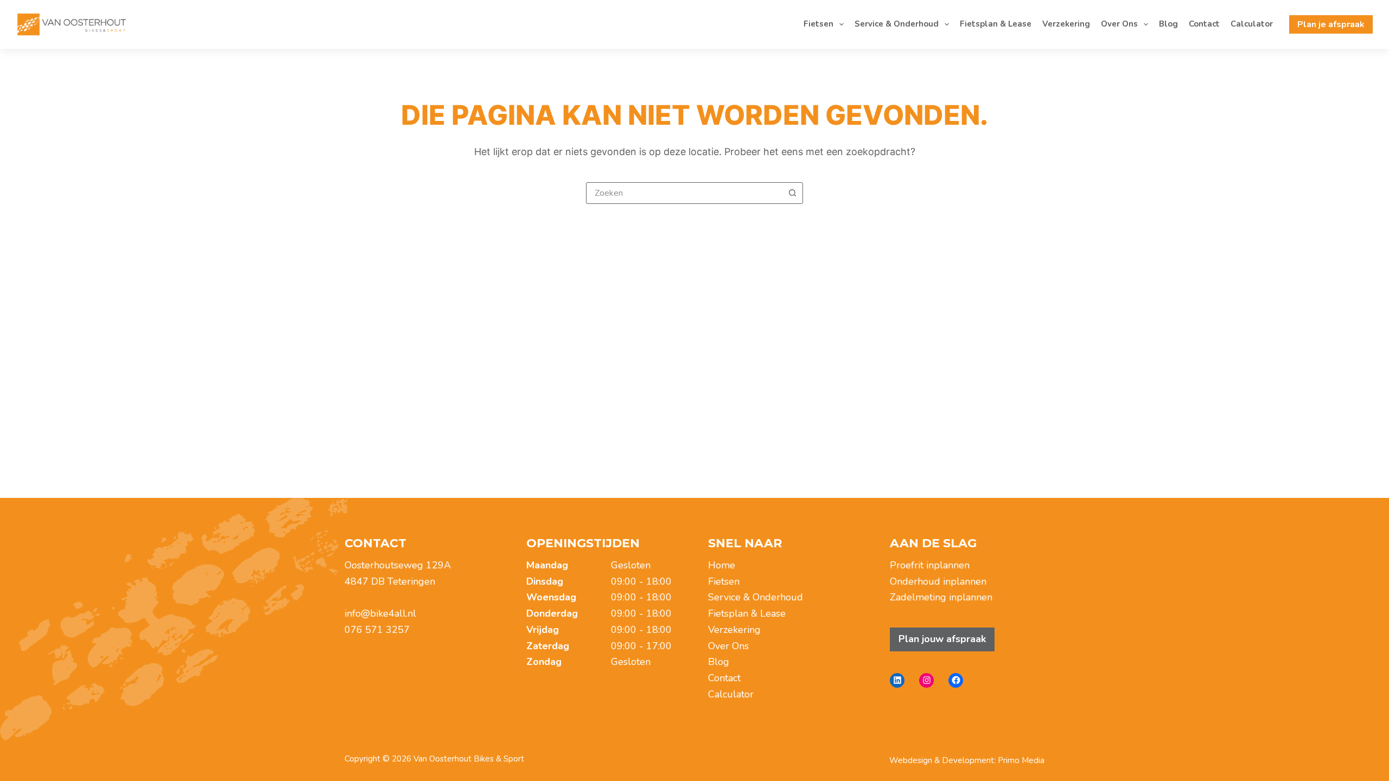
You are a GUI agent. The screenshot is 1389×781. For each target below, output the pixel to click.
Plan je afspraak (1331, 24)
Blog (1168, 23)
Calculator (1252, 23)
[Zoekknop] (792, 193)
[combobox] (684, 193)
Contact (1204, 23)
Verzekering (1066, 23)
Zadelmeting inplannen (941, 597)
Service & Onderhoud (897, 23)
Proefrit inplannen (930, 565)
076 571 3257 (377, 629)
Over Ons (1119, 23)
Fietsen (818, 23)
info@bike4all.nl (380, 613)
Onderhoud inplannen (938, 581)
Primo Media (1021, 760)
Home (721, 565)
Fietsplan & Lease (995, 23)
